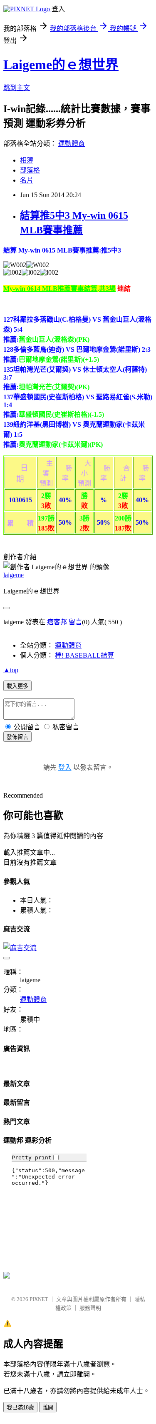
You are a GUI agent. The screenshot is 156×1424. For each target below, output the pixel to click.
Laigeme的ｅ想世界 (61, 64)
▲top (10, 669)
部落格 (30, 170)
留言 (75, 622)
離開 (47, 1407)
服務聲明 (90, 1308)
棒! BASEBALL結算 (84, 655)
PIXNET (39, 1299)
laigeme (13, 574)
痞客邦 (57, 622)
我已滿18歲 (20, 1407)
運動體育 (71, 143)
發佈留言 (17, 737)
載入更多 (17, 686)
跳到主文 (16, 87)
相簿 (26, 160)
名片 (26, 180)
